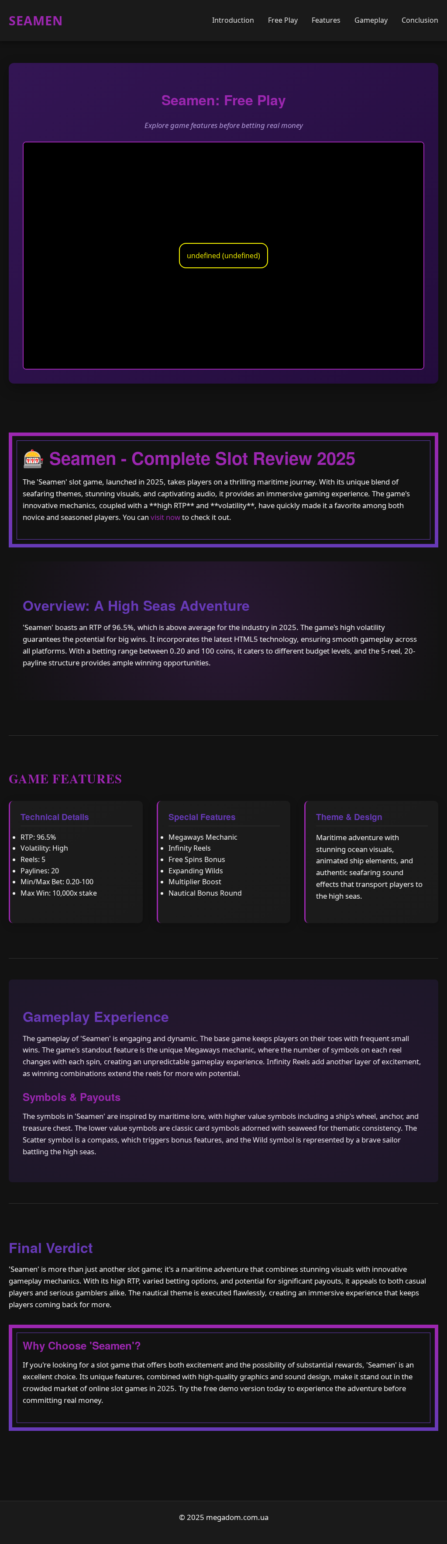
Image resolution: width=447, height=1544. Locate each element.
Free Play (283, 20)
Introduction (233, 20)
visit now (165, 517)
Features (326, 20)
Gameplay (371, 20)
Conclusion (420, 20)
